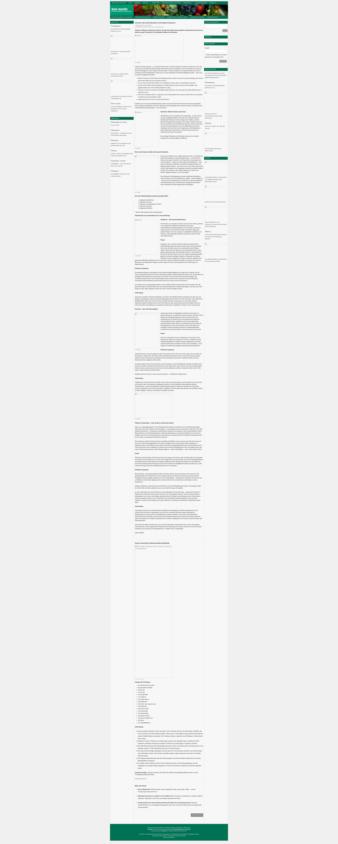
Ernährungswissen (201, 2)
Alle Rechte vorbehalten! (180, 835)
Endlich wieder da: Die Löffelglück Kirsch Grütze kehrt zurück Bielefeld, (216, 224)
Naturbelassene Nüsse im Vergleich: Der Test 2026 (153, 796)
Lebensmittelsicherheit (197, 17)
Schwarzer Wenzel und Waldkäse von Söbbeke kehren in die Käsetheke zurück (216, 179)
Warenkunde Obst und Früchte (144, 25)
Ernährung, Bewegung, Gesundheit (122, 17)
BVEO (142, 532)
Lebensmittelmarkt (159, 17)
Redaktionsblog (186, 827)
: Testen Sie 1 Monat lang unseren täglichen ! (169, 829)
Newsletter (155, 2)
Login (130, 2)
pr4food (145, 2)
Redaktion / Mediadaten (176, 827)
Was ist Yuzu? (115, 125)
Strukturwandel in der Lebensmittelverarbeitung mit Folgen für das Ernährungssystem (164, 802)
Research (213, 2)
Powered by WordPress (169, 837)
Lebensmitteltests (212, 17)
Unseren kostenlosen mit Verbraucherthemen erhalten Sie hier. (169, 830)
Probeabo (137, 2)
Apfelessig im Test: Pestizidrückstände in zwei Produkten (213, 116)
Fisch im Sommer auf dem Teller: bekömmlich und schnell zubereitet (121, 109)
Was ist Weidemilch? (144, 789)
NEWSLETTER (114, 22)
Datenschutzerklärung (159, 827)
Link (222, 57)
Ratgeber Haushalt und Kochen (171, 2)
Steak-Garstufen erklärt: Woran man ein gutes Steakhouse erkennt (215, 237)
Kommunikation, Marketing (143, 17)
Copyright (167, 827)
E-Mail (207, 48)
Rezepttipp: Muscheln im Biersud (215, 202)
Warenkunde (187, 2)
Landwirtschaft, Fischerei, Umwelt (177, 17)
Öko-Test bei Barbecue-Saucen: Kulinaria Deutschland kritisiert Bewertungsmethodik (215, 75)
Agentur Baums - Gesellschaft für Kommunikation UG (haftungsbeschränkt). (181, 834)
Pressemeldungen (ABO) (119, 2)
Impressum (150, 827)
